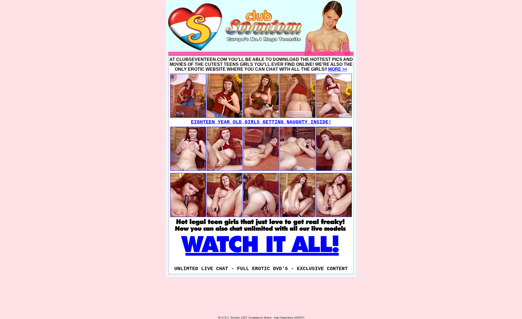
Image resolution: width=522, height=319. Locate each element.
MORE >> (337, 69)
